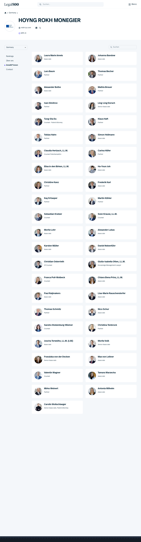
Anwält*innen (12, 65)
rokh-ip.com (26, 28)
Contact (9, 69)
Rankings (10, 56)
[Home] (19, 4)
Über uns (9, 61)
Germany (12, 13)
